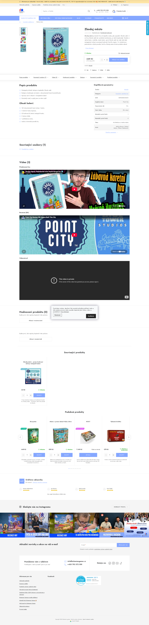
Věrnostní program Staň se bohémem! (28, 589)
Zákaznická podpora (24, 606)
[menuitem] (29, 18)
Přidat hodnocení (35, 320)
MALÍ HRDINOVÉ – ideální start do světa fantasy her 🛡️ (112, 1)
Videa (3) (54, 77)
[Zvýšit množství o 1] (107, 59)
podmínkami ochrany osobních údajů (103, 549)
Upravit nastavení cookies (88, 619)
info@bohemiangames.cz (77, 561)
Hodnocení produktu (69, 77)
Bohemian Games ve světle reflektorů (28, 597)
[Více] (125, 18)
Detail (88, 455)
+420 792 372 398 (102, 10)
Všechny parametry (111, 132)
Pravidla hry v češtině (27, 149)
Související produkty (96, 77)
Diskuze (82, 77)
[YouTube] (117, 563)
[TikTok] (121, 563)
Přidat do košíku (118, 60)
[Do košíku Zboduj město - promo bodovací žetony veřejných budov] (39, 395)
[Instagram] (113, 563)
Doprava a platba (36, 5)
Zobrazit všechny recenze (40, 482)
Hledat (89, 11)
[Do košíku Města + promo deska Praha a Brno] (67, 455)
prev (20, 437)
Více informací (65, 312)
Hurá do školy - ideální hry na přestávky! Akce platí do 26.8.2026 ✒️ (53, 1)
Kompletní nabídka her (122, 94)
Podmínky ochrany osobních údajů (51, 5)
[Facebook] (109, 563)
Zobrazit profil (120, 507)
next (129, 437)
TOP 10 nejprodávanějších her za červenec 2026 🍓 (84, 1)
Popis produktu (23, 77)
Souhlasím (91, 316)
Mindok (90, 65)
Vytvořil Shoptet (75, 621)
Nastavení (57, 315)
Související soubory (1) (40, 77)
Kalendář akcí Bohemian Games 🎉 (28, 600)
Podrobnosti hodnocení (106, 33)
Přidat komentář (35, 339)
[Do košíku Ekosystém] (39, 455)
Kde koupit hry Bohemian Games (27, 603)
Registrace (125, 5)
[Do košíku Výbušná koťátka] (122, 455)
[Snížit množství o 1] (101, 59)
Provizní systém (23, 609)
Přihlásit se (123, 545)
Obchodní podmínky (24, 5)
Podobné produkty (112, 77)
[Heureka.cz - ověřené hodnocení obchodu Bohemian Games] (88, 580)
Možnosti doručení (125, 53)
